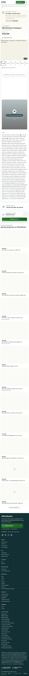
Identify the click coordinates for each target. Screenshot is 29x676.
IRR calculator (4, 640)
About (2, 606)
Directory (3, 563)
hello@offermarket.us (5, 662)
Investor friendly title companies (8, 588)
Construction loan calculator (7, 626)
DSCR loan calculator (5, 631)
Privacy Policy (21, 663)
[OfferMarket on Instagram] (5, 535)
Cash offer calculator (5, 621)
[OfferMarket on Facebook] (2, 535)
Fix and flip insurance (5, 601)
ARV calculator (4, 614)
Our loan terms (4, 545)
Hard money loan (4, 594)
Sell (2, 550)
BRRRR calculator (4, 615)
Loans (3, 539)
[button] (14, 114)
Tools (2, 579)
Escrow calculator (4, 635)
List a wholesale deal (5, 570)
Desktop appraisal (5, 628)
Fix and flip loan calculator (6, 638)
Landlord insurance (5, 599)
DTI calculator (4, 633)
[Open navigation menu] (26, 2)
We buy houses (4, 556)
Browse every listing (14, 507)
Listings (6, 6)
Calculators (4, 611)
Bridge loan (3, 597)
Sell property (4, 552)
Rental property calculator (6, 647)
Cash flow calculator (5, 619)
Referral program (4, 585)
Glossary (3, 581)
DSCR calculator (4, 630)
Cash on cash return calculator (7, 623)
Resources (4, 574)
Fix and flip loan (4, 547)
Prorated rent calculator (6, 646)
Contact (3, 608)
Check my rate (20, 2)
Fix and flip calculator (5, 637)
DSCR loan (3, 543)
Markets (3, 583)
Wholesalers (4, 569)
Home (2, 6)
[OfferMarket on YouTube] (11, 535)
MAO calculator (4, 644)
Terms (16, 663)
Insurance (3, 587)
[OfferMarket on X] (8, 535)
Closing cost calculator (6, 624)
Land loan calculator (5, 642)
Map (2, 561)
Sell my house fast (5, 554)
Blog (2, 576)
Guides (2, 578)
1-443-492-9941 (17, 661)
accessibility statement (17, 662)
